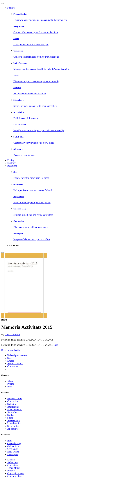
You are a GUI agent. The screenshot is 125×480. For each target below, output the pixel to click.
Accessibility (13, 420)
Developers (12, 454)
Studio (10, 415)
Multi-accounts (14, 409)
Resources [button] (12, 165)
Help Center (13, 451)
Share (10, 417)
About (10, 381)
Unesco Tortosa (12, 334)
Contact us (12, 465)
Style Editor (13, 426)
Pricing (10, 160)
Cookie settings (14, 476)
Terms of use (13, 468)
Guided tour (13, 446)
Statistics (11, 404)
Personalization (14, 398)
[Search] (2, 252)
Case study (12, 449)
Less (56, 345)
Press (9, 386)
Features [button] (11, 7)
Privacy (11, 470)
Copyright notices (15, 473)
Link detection (14, 423)
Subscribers (12, 412)
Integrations (13, 406)
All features (12, 428)
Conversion (12, 401)
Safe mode (12, 462)
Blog (9, 440)
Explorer (11, 163)
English (11, 459)
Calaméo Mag (14, 443)
